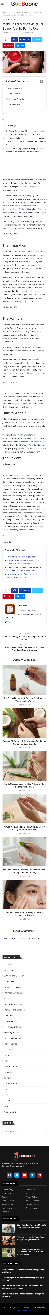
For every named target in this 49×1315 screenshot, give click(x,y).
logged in (18, 938)
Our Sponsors (7, 1197)
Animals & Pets (10, 970)
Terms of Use (7, 1204)
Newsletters (7, 1208)
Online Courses (32, 1208)
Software (8, 1072)
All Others (8, 964)
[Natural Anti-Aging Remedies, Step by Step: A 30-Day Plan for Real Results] (24, 808)
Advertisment (7, 1193)
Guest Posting (7, 1190)
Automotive (9, 981)
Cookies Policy (8, 1201)
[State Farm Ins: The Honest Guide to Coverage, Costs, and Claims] (8, 1228)
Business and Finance (13, 992)
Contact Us (30, 1190)
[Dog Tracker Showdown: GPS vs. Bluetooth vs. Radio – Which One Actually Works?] (8, 1252)
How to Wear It (16, 99)
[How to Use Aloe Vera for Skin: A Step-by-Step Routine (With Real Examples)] (24, 765)
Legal (6, 1055)
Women (7, 1106)
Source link (7, 542)
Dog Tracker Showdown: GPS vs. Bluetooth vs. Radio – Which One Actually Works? (30, 1251)
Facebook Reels (32, 1204)
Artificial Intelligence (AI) (14, 975)
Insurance (8, 1049)
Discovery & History (13, 1004)
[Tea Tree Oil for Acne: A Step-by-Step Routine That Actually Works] (24, 680)
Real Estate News (12, 1066)
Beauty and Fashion (20, 12)
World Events (10, 1112)
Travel (7, 1095)
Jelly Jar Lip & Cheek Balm (31, 209)
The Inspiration (15, 88)
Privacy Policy (31, 1197)
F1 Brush (25, 435)
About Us (29, 1193)
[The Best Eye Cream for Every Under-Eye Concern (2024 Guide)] (24, 894)
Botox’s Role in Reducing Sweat (21, 556)
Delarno (22, 605)
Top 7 (7, 1089)
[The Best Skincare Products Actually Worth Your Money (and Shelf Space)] (24, 851)
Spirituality (8, 1078)
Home (5, 12)
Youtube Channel (33, 1201)
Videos (7, 1100)
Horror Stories (10, 1044)
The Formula (14, 93)
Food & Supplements (13, 1026)
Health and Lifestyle (13, 1038)
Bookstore (6, 1212)
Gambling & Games (12, 1032)
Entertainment (10, 1021)
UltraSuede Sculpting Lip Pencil (32, 445)
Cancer (7, 998)
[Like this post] (15, 39)
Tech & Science (10, 1083)
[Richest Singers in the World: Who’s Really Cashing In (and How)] (8, 1240)
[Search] (46, 4)
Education (8, 1015)
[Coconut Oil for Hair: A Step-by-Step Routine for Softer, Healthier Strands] (24, 723)
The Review (14, 104)
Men (6, 1061)
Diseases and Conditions (15, 1009)
